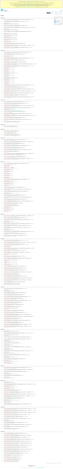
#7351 (16, 110)
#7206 (12, 34)
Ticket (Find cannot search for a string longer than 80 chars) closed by (15, 25)
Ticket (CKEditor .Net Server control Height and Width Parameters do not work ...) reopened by (18, 153)
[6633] (8, 351)
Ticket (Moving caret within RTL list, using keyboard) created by (15, 416)
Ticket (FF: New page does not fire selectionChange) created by (14, 312)
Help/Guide (49, 11)
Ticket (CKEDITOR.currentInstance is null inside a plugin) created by (14, 292)
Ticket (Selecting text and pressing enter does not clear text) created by (16, 163)
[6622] (8, 419)
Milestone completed (8, 167)
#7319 (10, 110)
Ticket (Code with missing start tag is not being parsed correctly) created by (16, 414)
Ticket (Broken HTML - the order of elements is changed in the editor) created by (16, 320)
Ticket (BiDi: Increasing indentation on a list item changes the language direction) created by (19, 115)
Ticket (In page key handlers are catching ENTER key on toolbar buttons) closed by (19, 27)
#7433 (4, 400)
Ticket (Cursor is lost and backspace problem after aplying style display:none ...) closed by (17, 141)
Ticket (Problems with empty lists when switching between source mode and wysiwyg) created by (18, 316)
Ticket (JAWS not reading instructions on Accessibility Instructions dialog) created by (17, 107)
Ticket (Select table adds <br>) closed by (11, 151)
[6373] (10, 345)
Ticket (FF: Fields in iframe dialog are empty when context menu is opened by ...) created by (19, 412)
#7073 (7, 357)
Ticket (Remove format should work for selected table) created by (14, 43)
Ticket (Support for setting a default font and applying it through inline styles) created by (18, 231)
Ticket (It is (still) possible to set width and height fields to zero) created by (16, 437)
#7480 (4, 353)
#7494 (7, 226)
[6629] (9, 230)
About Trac (52, 11)
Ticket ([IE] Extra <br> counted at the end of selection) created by (14, 358)
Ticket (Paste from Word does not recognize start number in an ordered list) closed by (17, 119)
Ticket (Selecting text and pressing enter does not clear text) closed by (15, 101)
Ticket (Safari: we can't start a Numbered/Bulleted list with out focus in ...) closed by (17, 346)
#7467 (4, 345)
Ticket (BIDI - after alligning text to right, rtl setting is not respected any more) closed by (18, 439)
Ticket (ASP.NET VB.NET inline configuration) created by (13, 143)
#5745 (6, 24)
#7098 (7, 76)
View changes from (56, 17)
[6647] (8, 220)
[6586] (9, 291)
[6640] (8, 289)
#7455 (21, 110)
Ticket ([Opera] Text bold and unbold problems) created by (13, 322)
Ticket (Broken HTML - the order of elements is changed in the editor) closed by (16, 225)
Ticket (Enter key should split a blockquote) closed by (15, 240)
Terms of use (38, 467)
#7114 (11, 97)
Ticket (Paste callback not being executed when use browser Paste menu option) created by (18, 19)
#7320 (12, 110)
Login (46, 11)
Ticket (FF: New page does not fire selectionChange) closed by (14, 288)
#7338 (15, 110)
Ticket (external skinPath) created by (10, 126)
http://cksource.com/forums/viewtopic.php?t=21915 (12, 148)
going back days (57, 18)
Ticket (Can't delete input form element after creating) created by (13, 294)
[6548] (7, 421)
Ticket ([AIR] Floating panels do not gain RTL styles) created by (14, 433)
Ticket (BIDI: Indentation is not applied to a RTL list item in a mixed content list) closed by (17, 149)
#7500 (4, 222)
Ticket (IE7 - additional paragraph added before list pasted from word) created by (17, 324)
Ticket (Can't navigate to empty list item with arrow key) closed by (14, 111)
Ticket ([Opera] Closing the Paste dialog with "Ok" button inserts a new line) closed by (17, 219)
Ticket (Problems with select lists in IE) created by (12, 306)
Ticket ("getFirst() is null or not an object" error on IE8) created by (14, 235)
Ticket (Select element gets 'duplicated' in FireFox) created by (13, 298)
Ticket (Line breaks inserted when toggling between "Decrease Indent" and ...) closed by (17, 424)
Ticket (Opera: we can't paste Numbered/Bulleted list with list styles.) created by (17, 47)
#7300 (9, 110)
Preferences (55, 11)
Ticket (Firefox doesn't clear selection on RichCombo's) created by (15, 103)
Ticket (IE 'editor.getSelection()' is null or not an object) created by (15, 139)
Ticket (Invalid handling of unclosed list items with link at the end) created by (16, 179)
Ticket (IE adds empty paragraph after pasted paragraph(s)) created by (14, 156)
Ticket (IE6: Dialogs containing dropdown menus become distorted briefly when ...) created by (19, 408)
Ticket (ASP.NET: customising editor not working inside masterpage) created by (16, 145)
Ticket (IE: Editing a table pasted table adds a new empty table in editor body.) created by (18, 248)
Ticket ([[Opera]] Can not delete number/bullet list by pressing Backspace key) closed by (17, 31)
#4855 (7, 70)
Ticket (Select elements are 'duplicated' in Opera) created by (13, 310)
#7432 (4, 349)
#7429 (11, 280)
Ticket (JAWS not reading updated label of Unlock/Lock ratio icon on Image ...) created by (18, 105)
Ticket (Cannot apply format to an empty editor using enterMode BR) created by (16, 300)
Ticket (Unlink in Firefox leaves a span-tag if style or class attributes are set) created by (17, 223)
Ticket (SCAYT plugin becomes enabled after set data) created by (15, 217)
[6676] (8, 28)
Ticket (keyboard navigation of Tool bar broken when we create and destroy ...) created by (18, 45)
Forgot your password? (59, 11)
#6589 (4, 24)
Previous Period (56, 14)
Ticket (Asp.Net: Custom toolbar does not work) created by (13, 147)
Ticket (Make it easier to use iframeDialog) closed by (15, 21)
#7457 (4, 357)
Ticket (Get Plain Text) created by (10, 77)
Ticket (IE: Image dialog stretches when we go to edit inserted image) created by (17, 113)
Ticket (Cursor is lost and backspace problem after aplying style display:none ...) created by (17, 215)
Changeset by (10, 23)
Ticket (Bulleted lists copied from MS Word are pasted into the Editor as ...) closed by (17, 350)
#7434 (11, 112)
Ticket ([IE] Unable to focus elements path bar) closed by (13, 375)
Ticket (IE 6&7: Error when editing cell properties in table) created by (14, 233)
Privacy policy (42, 467)
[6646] (10, 226)
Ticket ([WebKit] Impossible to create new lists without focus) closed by (15, 426)
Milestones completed (57, 20)
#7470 (9, 402)
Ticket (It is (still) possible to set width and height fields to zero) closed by (16, 354)
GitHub (31, 1)
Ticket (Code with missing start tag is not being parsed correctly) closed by (15, 371)
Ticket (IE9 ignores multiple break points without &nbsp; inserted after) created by (17, 367)
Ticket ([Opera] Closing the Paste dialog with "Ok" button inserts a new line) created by (16, 314)
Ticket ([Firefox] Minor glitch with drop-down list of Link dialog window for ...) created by (18, 158)
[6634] (8, 347)
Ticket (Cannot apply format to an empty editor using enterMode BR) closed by (16, 296)
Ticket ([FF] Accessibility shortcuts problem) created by (12, 302)
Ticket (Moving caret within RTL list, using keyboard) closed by (13, 154)
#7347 (4, 30)
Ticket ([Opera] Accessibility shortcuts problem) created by (13, 304)
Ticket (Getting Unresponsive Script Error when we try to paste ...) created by (16, 326)
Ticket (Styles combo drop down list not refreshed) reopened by (14, 187)
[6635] (8, 343)
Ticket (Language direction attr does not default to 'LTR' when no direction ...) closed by (19, 242)
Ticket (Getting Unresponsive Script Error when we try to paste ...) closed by (16, 227)
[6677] (8, 22)
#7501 (4, 291)
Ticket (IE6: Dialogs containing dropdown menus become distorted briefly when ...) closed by (17, 369)
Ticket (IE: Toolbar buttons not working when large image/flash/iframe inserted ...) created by (19, 410)
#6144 (7, 72)
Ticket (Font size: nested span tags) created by (12, 318)
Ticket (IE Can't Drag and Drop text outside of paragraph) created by (15, 244)
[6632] (8, 355)
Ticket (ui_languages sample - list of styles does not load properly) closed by (16, 418)
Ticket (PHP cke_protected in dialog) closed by (11, 121)
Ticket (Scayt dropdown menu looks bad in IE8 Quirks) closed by (14, 117)
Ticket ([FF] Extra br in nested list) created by (11, 428)
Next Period (60, 14)
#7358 (18, 110)
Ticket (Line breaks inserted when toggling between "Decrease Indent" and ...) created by (17, 435)
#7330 (13, 110)
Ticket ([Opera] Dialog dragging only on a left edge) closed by (14, 422)
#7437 (19, 110)
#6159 (7, 74)
